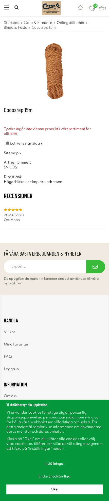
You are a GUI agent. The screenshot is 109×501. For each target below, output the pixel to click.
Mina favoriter (16, 344)
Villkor (9, 332)
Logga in (11, 369)
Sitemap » (12, 153)
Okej (54, 489)
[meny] (5, 8)
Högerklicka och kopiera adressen (33, 182)
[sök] (17, 8)
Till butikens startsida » (23, 143)
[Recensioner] (80, 8)
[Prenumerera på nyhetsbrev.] (95, 266)
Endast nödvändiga (54, 476)
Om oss (10, 396)
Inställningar (55, 463)
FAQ (8, 356)
